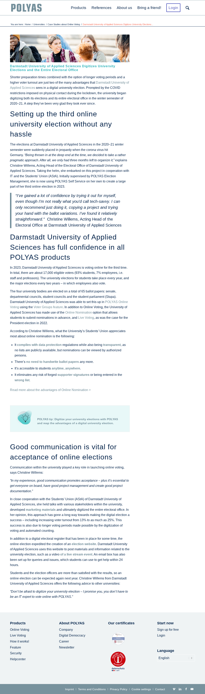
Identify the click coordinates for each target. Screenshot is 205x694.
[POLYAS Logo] (26, 7)
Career (64, 641)
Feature (15, 647)
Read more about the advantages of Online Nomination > (50, 390)
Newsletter (66, 647)
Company (66, 629)
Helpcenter (18, 659)
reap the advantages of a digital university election (78, 423)
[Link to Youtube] (192, 689)
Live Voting (86, 317)
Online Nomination (78, 312)
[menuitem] (78, 7)
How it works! (19, 641)
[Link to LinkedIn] (180, 689)
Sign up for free (168, 629)
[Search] (189, 7)
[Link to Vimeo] (174, 689)
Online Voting (19, 629)
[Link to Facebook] (186, 689)
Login (161, 635)
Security (16, 653)
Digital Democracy (72, 635)
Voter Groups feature (48, 307)
